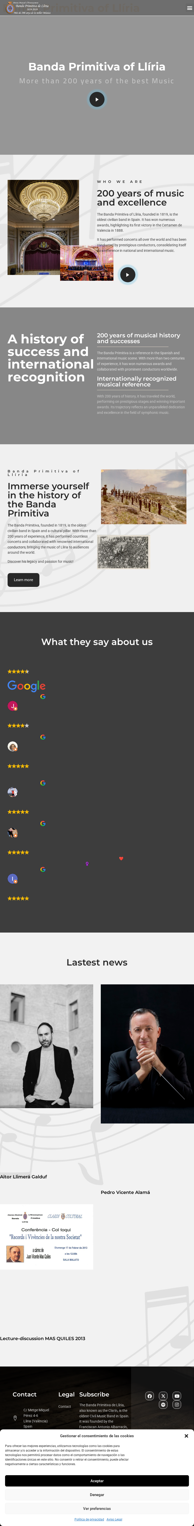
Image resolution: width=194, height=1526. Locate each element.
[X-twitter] (163, 1396)
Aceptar (97, 1481)
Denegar (97, 1495)
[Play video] (97, 99)
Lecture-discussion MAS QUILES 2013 (42, 1338)
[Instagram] (177, 1404)
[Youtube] (177, 1396)
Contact (64, 1406)
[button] (186, 1435)
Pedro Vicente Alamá (125, 1192)
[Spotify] (163, 1404)
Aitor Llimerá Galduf (23, 1177)
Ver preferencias (97, 1508)
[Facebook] (149, 1396)
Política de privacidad (89, 1519)
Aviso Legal (114, 1519)
